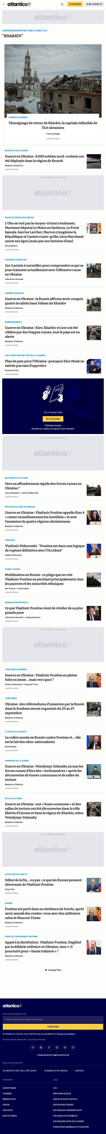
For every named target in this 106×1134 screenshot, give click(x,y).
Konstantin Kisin (12, 370)
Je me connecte (94, 4)
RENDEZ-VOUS (9, 1099)
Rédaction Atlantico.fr (14, 165)
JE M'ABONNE (75, 4)
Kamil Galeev (23, 588)
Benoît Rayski (10, 746)
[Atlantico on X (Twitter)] (41, 1047)
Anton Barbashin (12, 493)
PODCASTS (8, 1110)
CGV (55, 1088)
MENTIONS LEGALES (62, 1093)
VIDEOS (6, 1104)
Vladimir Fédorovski (13, 555)
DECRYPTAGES (9, 1088)
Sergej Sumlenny (33, 617)
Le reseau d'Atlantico (55, 1070)
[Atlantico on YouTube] (73, 1047)
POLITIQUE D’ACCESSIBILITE (65, 1116)
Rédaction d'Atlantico (14, 308)
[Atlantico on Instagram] (65, 1047)
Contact (79, 1070)
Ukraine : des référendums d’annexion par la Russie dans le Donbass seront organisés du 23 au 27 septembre (44, 708)
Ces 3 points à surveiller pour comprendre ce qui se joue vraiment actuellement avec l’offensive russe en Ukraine (44, 270)
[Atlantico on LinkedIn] (57, 1047)
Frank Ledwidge (53, 133)
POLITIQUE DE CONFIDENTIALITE (67, 1110)
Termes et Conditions (65, 1034)
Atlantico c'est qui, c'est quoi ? (20, 1070)
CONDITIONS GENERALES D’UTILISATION (71, 1127)
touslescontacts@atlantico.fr (53, 1055)
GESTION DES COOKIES (63, 1104)
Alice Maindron (11, 246)
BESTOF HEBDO (10, 1116)
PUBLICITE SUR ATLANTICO (65, 1099)
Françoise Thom (31, 684)
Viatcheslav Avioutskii (14, 279)
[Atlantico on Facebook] (49, 1047)
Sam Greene (10, 588)
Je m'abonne (53, 418)
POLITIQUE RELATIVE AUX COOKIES (68, 1121)
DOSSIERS (7, 1093)
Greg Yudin (9, 889)
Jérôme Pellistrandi (30, 493)
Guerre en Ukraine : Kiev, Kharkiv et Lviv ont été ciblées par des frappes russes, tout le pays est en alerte (42, 332)
